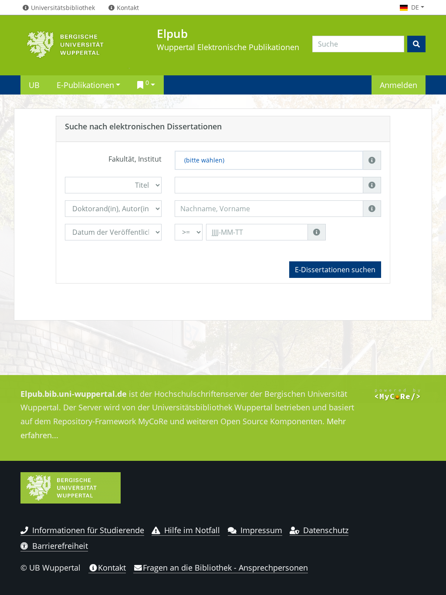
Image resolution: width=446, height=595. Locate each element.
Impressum (261, 530)
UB (34, 84)
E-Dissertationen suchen (335, 269)
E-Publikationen (85, 84)
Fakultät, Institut (135, 159)
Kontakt (112, 567)
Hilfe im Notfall (192, 530)
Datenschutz (325, 530)
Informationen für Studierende (88, 530)
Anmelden (398, 84)
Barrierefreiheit (60, 546)
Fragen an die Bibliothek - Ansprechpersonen (225, 567)
